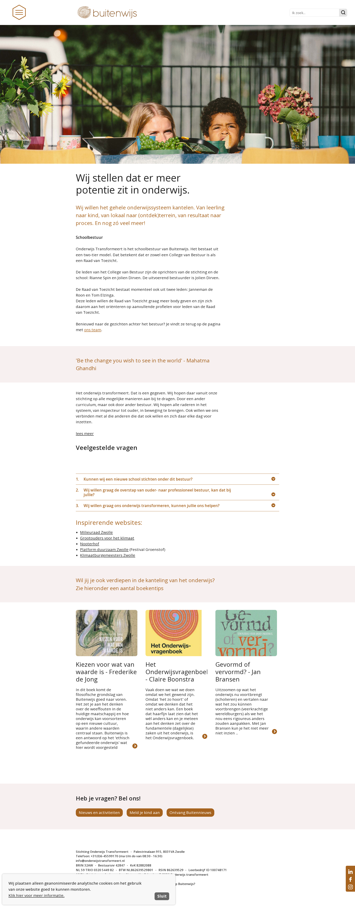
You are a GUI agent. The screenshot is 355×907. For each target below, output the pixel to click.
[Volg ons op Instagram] (350, 887)
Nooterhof (89, 543)
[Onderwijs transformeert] (121, 12)
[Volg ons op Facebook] (350, 879)
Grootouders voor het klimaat (107, 538)
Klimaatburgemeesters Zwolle (107, 555)
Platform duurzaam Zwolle (104, 549)
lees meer (85, 433)
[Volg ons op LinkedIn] (350, 872)
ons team (92, 329)
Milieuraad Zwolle (96, 532)
